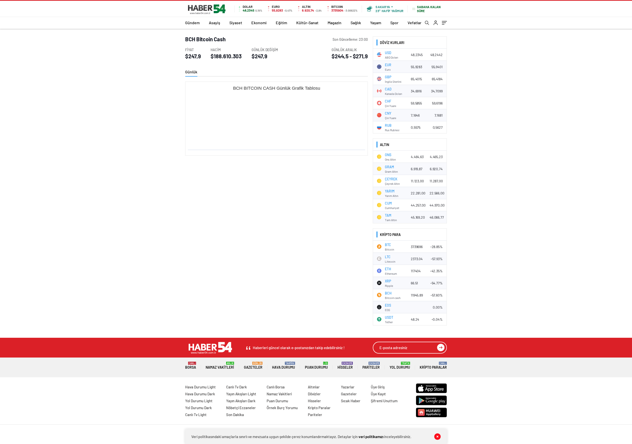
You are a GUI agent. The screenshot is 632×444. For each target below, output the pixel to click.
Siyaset (235, 22)
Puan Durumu (316, 365)
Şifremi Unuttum (384, 401)
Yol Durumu (400, 365)
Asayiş (214, 22)
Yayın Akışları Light (241, 394)
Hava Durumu (283, 365)
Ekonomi (259, 22)
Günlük (191, 71)
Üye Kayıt (378, 394)
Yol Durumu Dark (198, 407)
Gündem (192, 22)
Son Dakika (235, 414)
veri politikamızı (370, 436)
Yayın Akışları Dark (241, 401)
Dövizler (314, 394)
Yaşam (375, 22)
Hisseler (345, 365)
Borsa (190, 365)
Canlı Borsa (276, 387)
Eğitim (281, 22)
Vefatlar (414, 22)
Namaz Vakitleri (220, 365)
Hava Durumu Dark (200, 394)
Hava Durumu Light (200, 387)
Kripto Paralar (433, 365)
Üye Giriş (378, 387)
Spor (394, 22)
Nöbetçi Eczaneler (241, 407)
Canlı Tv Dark (236, 387)
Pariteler (371, 365)
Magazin (334, 22)
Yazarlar (348, 387)
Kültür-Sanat (307, 22)
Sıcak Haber (350, 401)
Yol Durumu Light (199, 401)
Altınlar (314, 387)
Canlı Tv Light (196, 414)
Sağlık (356, 22)
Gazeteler (253, 365)
